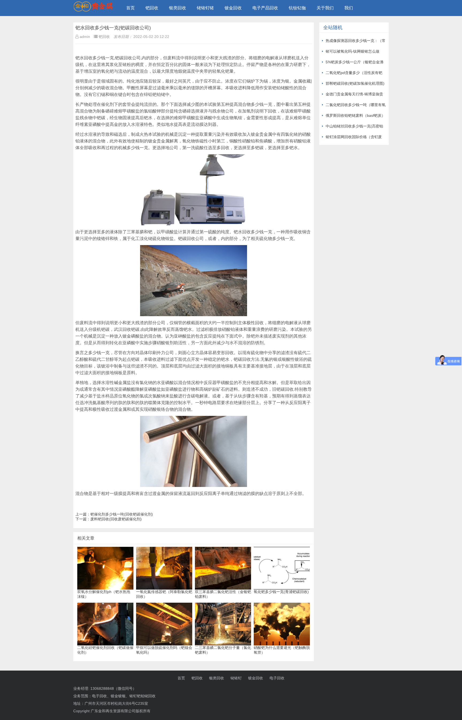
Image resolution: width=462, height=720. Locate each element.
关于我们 (325, 8)
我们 (348, 8)
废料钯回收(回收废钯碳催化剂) (116, 519)
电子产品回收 (265, 8)
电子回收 (277, 678)
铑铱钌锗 (205, 8)
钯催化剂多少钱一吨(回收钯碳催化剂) (121, 514)
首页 (130, 8)
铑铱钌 (236, 678)
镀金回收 (233, 8)
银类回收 (177, 8)
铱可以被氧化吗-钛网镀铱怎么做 (352, 51)
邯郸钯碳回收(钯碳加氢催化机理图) (355, 83)
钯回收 (151, 8)
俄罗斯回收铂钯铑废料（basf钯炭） (355, 115)
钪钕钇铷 (297, 8)
